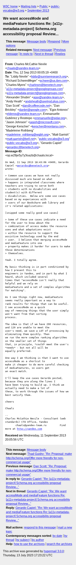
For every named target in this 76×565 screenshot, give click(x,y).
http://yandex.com (29, 428)
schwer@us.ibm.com (53, 80)
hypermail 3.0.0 (54, 551)
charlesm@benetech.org (45, 84)
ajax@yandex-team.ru (47, 97)
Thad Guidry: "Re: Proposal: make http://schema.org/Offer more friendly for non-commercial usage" (39, 458)
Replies (60, 53)
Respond (54, 41)
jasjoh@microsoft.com (44, 122)
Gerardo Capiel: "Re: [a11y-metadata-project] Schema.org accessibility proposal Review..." (38, 483)
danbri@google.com (32, 109)
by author (38, 539)
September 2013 (38, 10)
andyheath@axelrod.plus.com (44, 101)
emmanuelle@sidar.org (49, 118)
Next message (42, 49)
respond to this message (40, 527)
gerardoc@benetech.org (23, 147)
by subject (23, 539)
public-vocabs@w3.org (54, 138)
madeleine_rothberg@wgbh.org (27, 134)
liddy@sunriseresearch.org (48, 76)
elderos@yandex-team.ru (23, 113)
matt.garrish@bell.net (21, 138)
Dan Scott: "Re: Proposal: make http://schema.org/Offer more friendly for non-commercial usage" (39, 470)
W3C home (10, 6)
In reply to (26, 53)
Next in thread (44, 53)
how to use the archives (29, 544)
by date (57, 535)
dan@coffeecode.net (36, 105)
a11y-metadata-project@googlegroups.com (34, 89)
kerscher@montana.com (48, 126)
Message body (36, 41)
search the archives (59, 544)
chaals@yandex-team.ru (23, 68)
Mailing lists (28, 6)
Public (43, 6)
